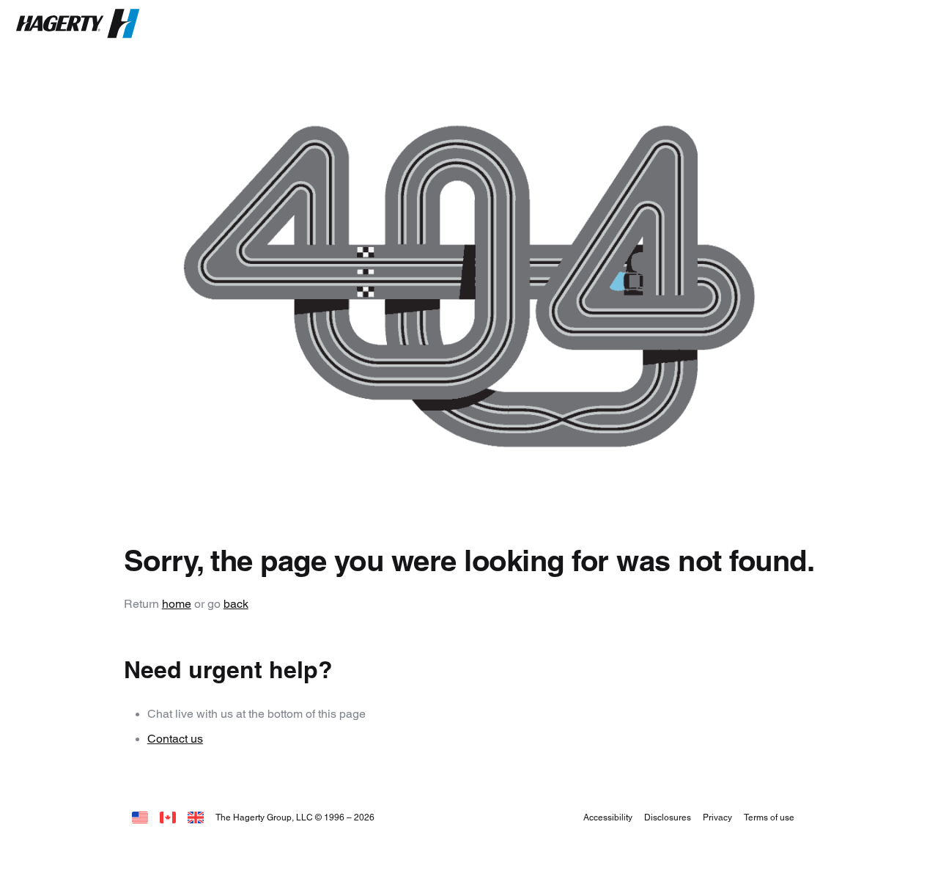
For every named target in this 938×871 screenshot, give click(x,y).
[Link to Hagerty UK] (196, 817)
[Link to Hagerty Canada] (168, 817)
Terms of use (769, 817)
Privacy (717, 817)
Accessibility (607, 817)
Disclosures (667, 817)
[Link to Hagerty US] (140, 817)
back (236, 604)
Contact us (175, 738)
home (176, 604)
